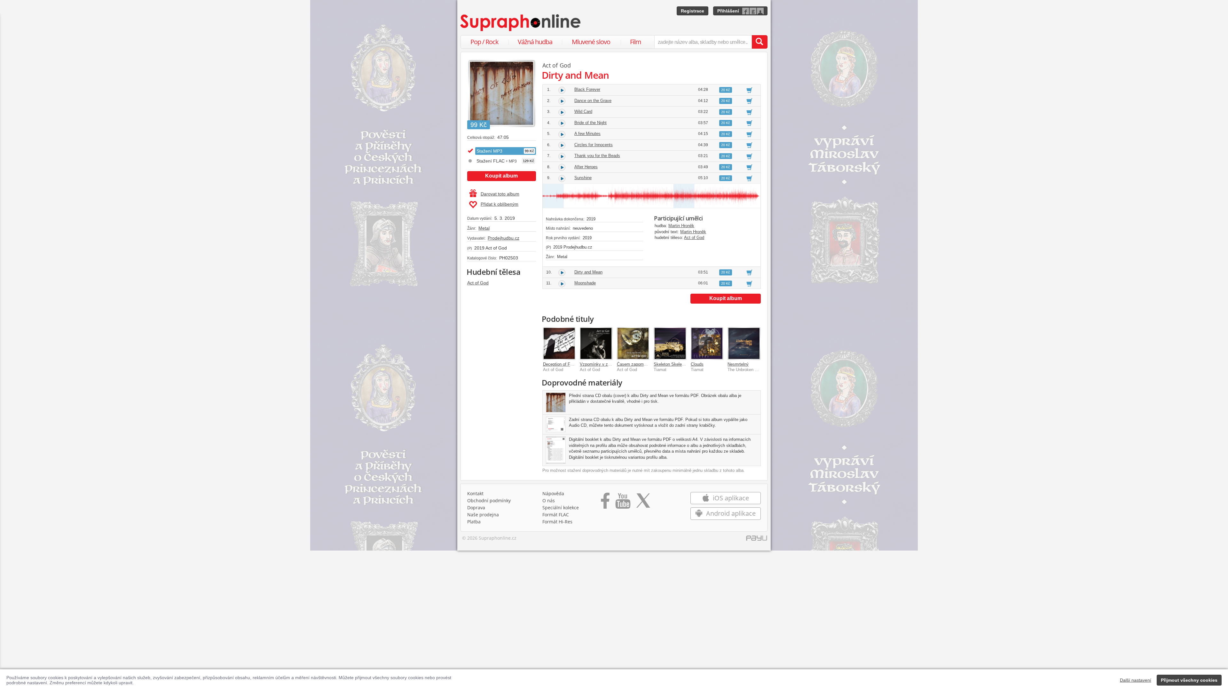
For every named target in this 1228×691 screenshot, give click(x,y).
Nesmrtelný (738, 364)
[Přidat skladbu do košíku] (749, 90)
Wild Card (583, 111)
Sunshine (583, 177)
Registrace (692, 10)
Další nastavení (1135, 680)
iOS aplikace (730, 498)
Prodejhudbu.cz (503, 238)
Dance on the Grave (592, 100)
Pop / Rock (484, 41)
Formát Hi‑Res (557, 522)
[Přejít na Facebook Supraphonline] (605, 503)
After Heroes (586, 166)
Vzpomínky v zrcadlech (602, 364)
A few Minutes (587, 133)
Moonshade (585, 283)
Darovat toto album (500, 193)
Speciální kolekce (560, 507)
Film (635, 41)
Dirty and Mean (588, 272)
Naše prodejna (483, 515)
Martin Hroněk (681, 225)
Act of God (478, 282)
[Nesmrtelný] (744, 344)
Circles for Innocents (593, 144)
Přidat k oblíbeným (499, 204)
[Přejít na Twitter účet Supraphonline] (643, 503)
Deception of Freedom (563, 364)
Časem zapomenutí (635, 364)
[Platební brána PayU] (756, 539)
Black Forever (587, 89)
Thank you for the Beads (597, 155)
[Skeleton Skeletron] (670, 344)
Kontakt (475, 493)
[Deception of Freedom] (559, 344)
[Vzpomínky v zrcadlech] (596, 344)
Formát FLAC (555, 515)
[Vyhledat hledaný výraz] (759, 42)
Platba (474, 522)
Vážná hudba (535, 41)
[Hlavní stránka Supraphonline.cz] (521, 22)
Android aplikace (730, 513)
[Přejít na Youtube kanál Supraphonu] (623, 503)
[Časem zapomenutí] (633, 344)
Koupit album (501, 176)
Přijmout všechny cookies (1189, 680)
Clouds (697, 364)
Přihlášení (728, 10)
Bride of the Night (590, 122)
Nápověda (553, 493)
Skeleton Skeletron (671, 364)
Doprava (476, 507)
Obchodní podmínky (489, 500)
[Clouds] (707, 344)
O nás (548, 500)
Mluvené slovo (591, 41)
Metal (484, 228)
